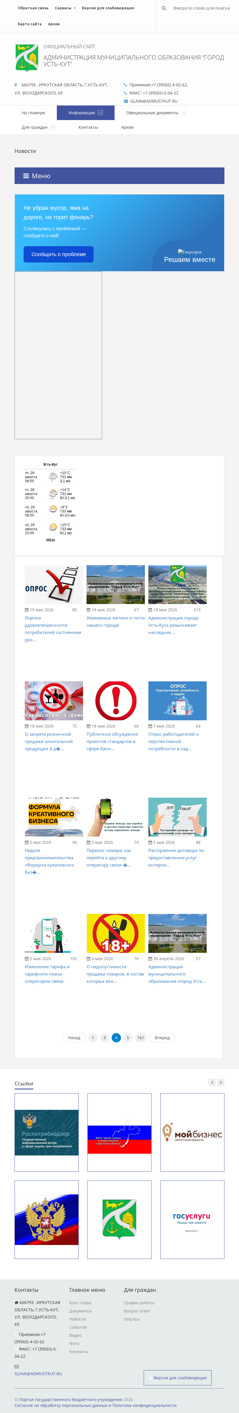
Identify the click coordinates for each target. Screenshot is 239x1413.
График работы (139, 1302)
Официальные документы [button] (153, 112)
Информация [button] (82, 112)
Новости (77, 1319)
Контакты (88, 127)
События (78, 1327)
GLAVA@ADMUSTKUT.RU (38, 1373)
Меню (41, 175)
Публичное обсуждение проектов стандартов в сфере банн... (112, 741)
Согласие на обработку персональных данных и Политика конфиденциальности (96, 1405)
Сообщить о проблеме (58, 254)
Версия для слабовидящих (108, 8)
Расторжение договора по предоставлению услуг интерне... (176, 857)
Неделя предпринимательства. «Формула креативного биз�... (49, 861)
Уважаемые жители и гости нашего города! (116, 621)
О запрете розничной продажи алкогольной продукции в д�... (49, 741)
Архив (54, 24)
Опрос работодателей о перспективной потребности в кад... (173, 741)
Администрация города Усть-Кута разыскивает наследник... (173, 625)
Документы (80, 1311)
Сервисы (63, 8)
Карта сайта (30, 24)
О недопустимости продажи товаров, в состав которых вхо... (115, 974)
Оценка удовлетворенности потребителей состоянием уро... (53, 628)
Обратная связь (33, 8)
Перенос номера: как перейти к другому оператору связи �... (109, 857)
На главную (33, 112)
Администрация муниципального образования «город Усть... (177, 974)
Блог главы (80, 1302)
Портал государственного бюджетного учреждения (70, 1399)
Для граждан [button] (35, 127)
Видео (75, 1335)
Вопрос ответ (137, 1311)
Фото (74, 1343)
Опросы (132, 1319)
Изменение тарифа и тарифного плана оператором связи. (47, 974)
